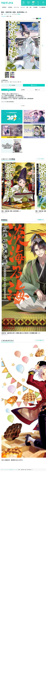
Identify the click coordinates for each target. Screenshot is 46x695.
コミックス (22, 7)
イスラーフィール (7, 14)
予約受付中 (4, 7)
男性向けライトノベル (14, 469)
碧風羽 (18, 14)
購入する (35, 85)
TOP (2, 469)
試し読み (13, 85)
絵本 (30, 7)
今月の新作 (10, 7)
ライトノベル (16, 7)
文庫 (27, 7)
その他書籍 (35, 7)
